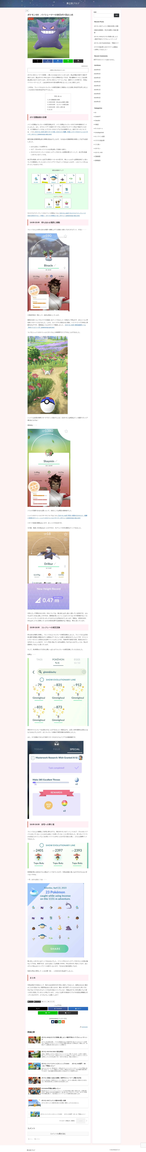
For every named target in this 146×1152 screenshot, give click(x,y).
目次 (55, 96)
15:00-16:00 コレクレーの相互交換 (59, 104)
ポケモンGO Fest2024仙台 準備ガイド (106, 43)
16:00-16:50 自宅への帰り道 (57, 107)
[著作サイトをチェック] (52, 1021)
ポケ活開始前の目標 (54, 99)
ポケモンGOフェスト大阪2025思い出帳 (106, 26)
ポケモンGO (37, 1001)
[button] (78, 61)
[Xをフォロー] (56, 1021)
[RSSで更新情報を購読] (63, 1021)
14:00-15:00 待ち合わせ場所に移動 (59, 102)
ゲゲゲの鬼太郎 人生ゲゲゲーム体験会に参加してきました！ (106, 48)
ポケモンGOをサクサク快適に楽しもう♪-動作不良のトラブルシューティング (106, 38)
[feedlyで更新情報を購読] (59, 1021)
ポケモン (31, 1001)
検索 (95, 12)
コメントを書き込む (58, 1134)
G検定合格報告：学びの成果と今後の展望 (106, 31)
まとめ (50, 109)
